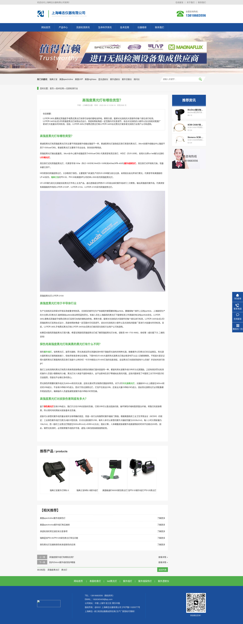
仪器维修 (142, 27)
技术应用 (124, 27)
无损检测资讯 (83, 27)
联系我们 (202, 2)
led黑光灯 (112, 581)
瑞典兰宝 (53, 79)
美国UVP (79, 79)
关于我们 (191, 2)
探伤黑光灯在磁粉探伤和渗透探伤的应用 (57, 544)
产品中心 (63, 27)
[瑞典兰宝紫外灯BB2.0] (54, 472)
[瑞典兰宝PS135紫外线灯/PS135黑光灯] (141, 472)
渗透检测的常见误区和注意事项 (54, 531)
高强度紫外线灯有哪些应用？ (62, 557)
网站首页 (45, 27)
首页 (52, 88)
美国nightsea (90, 79)
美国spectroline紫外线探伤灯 (52, 518)
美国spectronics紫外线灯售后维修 (55, 524)
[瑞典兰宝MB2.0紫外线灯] (83, 472)
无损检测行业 (72, 88)
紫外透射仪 (115, 79)
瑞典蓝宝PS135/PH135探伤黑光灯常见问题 (59, 537)
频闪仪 (137, 79)
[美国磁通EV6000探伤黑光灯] (112, 472)
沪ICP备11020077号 (131, 607)
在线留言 (179, 2)
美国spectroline (66, 79)
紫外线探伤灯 (145, 581)
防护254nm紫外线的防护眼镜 (62, 562)
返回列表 (162, 569)
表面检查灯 (95, 581)
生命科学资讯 (105, 27)
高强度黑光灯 (53, 569)
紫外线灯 (127, 581)
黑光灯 (64, 569)
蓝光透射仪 (103, 79)
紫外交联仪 (127, 79)
